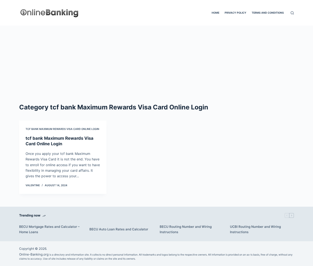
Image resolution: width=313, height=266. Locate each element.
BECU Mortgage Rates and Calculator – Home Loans (49, 229)
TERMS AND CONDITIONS (268, 12)
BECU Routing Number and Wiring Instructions (186, 229)
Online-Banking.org (34, 254)
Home (215, 12)
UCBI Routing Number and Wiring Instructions (255, 229)
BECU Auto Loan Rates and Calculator (118, 229)
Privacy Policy (235, 12)
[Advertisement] (156, 57)
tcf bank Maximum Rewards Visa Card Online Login (62, 129)
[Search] (292, 13)
